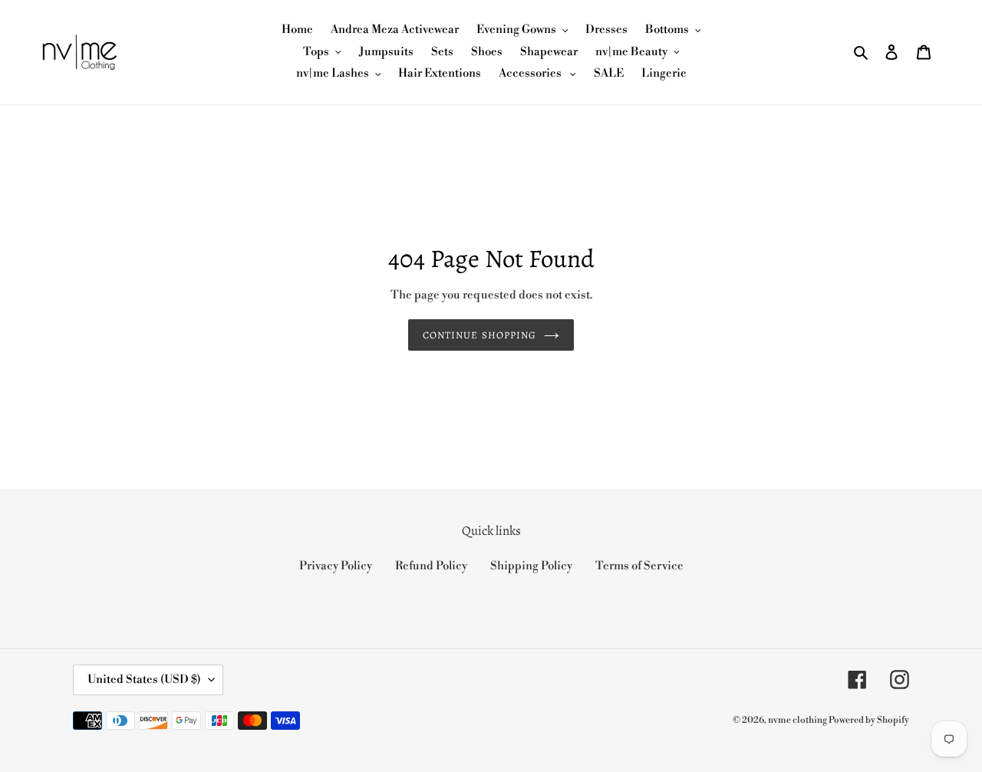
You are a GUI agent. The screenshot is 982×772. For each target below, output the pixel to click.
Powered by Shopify (869, 720)
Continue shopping (479, 334)
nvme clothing (798, 720)
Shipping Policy (531, 566)
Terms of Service (639, 566)
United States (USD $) (144, 679)
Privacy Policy (335, 566)
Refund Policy (431, 566)
